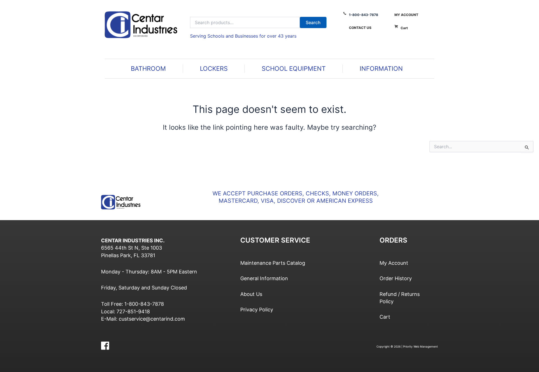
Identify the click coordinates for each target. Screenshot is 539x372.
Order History (396, 278)
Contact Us (360, 28)
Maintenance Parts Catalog (272, 263)
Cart (404, 28)
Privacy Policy (256, 309)
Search (313, 22)
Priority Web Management (420, 346)
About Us (251, 294)
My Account (406, 15)
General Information (264, 278)
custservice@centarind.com (152, 319)
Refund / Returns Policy (400, 297)
